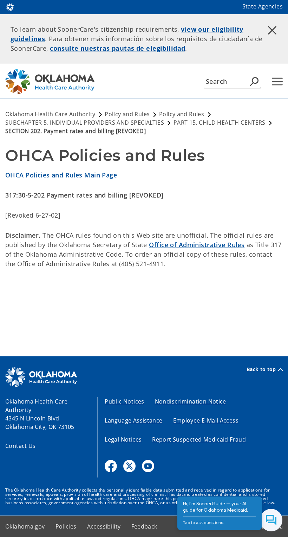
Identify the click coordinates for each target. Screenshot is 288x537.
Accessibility (104, 526)
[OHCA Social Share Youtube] (148, 466)
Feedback (144, 526)
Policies (66, 526)
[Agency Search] (254, 81)
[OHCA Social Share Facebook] (111, 466)
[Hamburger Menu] (277, 81)
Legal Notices (123, 439)
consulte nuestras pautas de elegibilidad (117, 48)
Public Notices (124, 401)
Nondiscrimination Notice (190, 401)
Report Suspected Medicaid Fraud (199, 439)
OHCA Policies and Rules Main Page (61, 175)
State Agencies (262, 6)
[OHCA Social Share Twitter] (129, 466)
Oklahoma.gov (25, 526)
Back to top (261, 369)
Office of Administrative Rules (196, 245)
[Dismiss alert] (272, 30)
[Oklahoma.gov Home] (10, 6)
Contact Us (20, 446)
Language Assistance (133, 420)
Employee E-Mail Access (205, 420)
